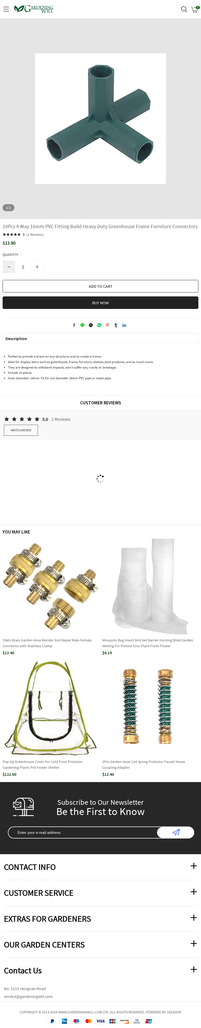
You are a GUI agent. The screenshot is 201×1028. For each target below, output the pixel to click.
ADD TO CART (101, 286)
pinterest (107, 325)
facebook (74, 325)
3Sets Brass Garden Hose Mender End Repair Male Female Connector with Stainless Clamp (47, 643)
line (82, 325)
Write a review (21, 430)
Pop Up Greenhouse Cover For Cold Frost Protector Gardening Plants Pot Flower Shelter (43, 764)
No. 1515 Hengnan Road (25, 988)
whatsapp (99, 325)
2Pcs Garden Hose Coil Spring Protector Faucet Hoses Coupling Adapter (143, 764)
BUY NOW (100, 302)
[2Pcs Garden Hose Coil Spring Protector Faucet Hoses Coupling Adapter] (150, 708)
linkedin (124, 325)
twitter (90, 325)
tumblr (116, 325)
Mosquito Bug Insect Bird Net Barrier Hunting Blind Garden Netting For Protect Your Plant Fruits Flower (147, 643)
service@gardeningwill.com (28, 996)
